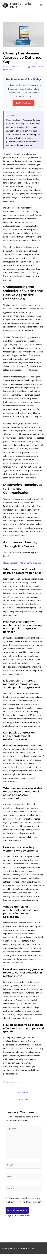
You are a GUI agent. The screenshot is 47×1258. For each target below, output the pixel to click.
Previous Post (24, 1092)
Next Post (23, 1099)
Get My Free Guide (23, 103)
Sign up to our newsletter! (18, 1215)
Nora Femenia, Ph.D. (21, 5)
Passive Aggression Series (31, 66)
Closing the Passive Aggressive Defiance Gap (22, 563)
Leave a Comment (10, 66)
